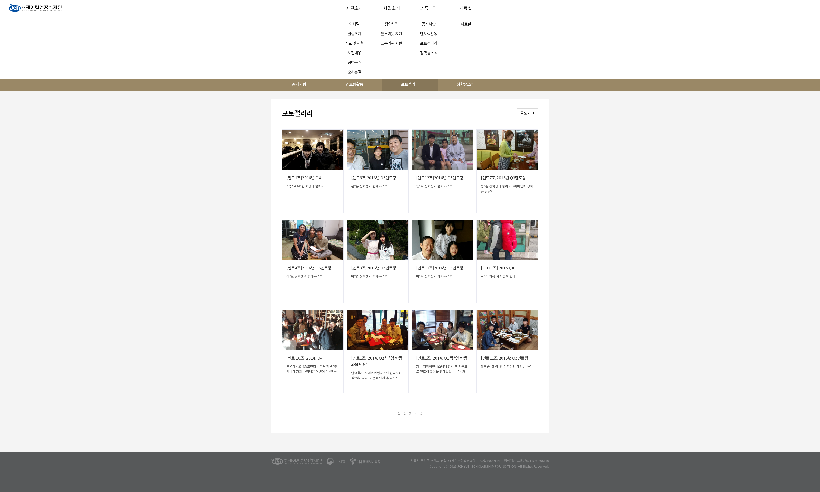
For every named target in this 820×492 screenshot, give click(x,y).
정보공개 (354, 62)
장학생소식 (428, 53)
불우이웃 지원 (391, 33)
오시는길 (354, 72)
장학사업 (391, 24)
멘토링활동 (428, 33)
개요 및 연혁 (354, 43)
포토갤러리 (428, 43)
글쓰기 (525, 113)
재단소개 (354, 7)
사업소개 (391, 7)
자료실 (466, 7)
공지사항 (428, 24)
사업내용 (354, 53)
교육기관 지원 (391, 43)
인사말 (354, 24)
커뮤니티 (428, 7)
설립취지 (354, 33)
